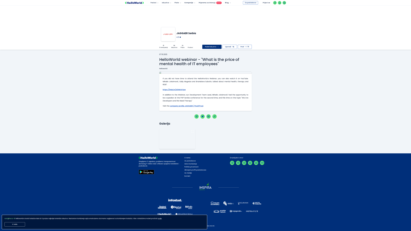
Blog (227, 3)
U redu (14, 224)
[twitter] (202, 116)
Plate (177, 3)
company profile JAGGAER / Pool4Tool (186, 106)
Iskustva (165, 3)
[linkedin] (208, 116)
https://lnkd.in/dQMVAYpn (174, 89)
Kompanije (189, 3)
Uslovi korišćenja (190, 164)
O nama (187, 158)
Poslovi (153, 3)
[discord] (256, 163)
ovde (160, 219)
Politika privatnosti (191, 167)
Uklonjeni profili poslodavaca (195, 170)
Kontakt (187, 176)
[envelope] (262, 163)
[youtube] (244, 163)
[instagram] (238, 163)
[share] (214, 116)
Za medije (188, 173)
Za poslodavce (250, 3)
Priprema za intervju (207, 3)
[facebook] (196, 116)
